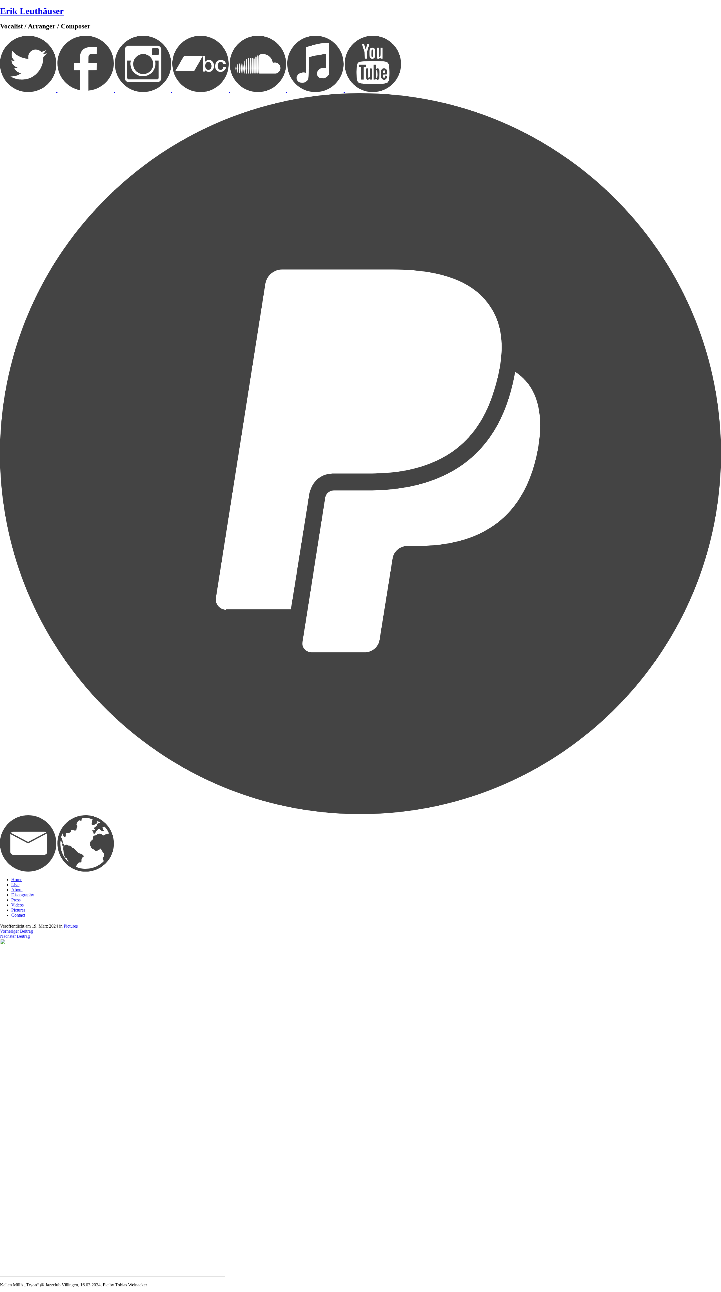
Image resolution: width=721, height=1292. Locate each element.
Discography (22, 894)
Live (15, 884)
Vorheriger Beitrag (16, 931)
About (17, 889)
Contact (18, 915)
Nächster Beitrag (15, 936)
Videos (17, 905)
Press (16, 899)
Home (16, 879)
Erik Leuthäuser (32, 11)
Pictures (18, 910)
